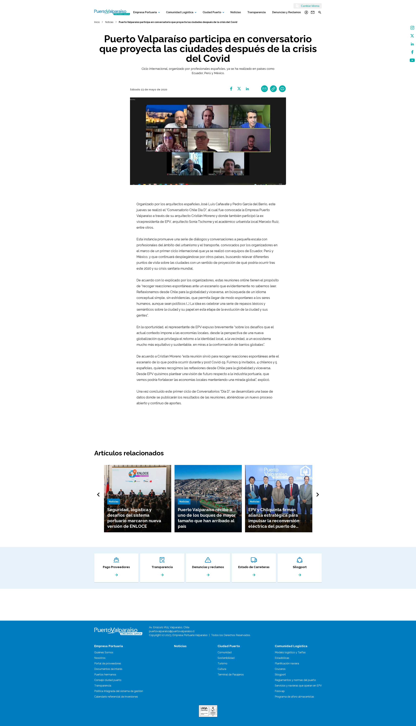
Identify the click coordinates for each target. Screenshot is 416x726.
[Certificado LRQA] (208, 711)
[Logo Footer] (118, 631)
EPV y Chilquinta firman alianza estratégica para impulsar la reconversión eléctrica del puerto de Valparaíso (273, 520)
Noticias (235, 12)
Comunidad (225, 652)
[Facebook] (412, 52)
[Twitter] (412, 36)
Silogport (280, 674)
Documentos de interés (108, 669)
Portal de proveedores (107, 663)
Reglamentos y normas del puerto (295, 680)
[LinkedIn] (412, 44)
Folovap (280, 691)
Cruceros (280, 669)
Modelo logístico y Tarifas (290, 652)
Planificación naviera (287, 663)
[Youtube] (412, 60)
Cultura (222, 669)
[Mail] (264, 88)
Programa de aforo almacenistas (294, 696)
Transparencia (256, 12)
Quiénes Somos (103, 652)
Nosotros (99, 657)
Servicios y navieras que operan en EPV (298, 685)
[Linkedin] (247, 88)
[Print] (282, 88)
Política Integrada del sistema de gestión (118, 691)
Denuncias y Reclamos (286, 12)
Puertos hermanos (105, 674)
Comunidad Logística (179, 12)
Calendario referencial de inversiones (116, 696)
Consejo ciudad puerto (107, 680)
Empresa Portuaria (145, 12)
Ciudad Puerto (212, 12)
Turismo (222, 663)
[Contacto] (313, 12)
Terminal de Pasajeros (231, 674)
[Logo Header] (112, 12)
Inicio (97, 22)
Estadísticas (282, 657)
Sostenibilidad (226, 657)
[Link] (273, 88)
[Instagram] (412, 27)
